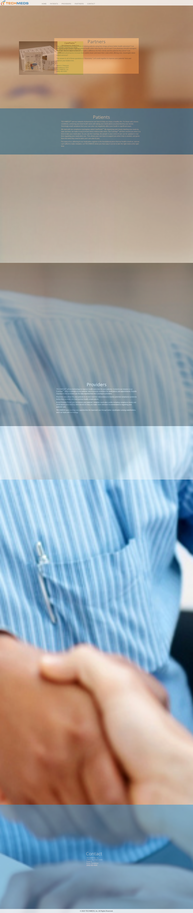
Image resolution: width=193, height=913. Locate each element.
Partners (79, 4)
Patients (54, 4)
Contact (91, 4)
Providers (66, 4)
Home (44, 4)
